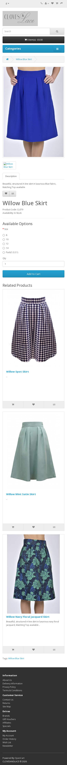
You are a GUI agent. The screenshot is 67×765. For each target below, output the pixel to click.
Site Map (7, 706)
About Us (7, 680)
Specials (6, 726)
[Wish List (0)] (52, 3)
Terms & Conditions (12, 690)
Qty (4, 258)
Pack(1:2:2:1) (12, 252)
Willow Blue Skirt (24, 59)
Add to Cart (33, 274)
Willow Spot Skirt (17, 371)
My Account (8, 735)
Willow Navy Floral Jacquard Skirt (27, 616)
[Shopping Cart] (57, 3)
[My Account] (47, 3)
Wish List (7, 742)
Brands (6, 715)
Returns (6, 703)
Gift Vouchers (9, 719)
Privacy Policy (9, 687)
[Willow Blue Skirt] (33, 112)
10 (7, 239)
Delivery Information (13, 683)
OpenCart (19, 758)
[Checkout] (61, 3)
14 (7, 248)
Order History (9, 739)
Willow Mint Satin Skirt (21, 494)
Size (6, 229)
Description (11, 176)
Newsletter (8, 745)
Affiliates (7, 722)
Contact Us (8, 699)
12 (7, 243)
